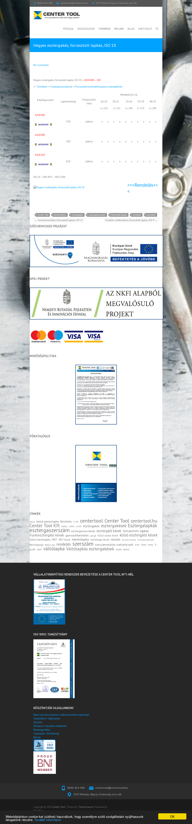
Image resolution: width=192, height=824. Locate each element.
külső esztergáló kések (139, 535)
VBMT (39, 549)
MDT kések (64, 539)
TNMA (143, 545)
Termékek (104, 28)
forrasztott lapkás (119, 215)
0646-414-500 (44, 3)
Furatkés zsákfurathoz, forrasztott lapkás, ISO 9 (131, 220)
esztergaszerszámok (83, 531)
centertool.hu (60, 215)
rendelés (137, 215)
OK (172, 816)
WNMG (126, 549)
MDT (54, 539)
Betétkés (66, 521)
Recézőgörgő (36, 544)
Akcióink (37, 722)
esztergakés (77, 215)
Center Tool (43, 215)
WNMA (119, 549)
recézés (115, 539)
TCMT (137, 545)
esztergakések (113, 525)
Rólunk (119, 28)
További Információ (47, 819)
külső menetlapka (40, 539)
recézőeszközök (145, 539)
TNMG (150, 545)
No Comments (41, 65)
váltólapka (54, 548)
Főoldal (68, 28)
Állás (131, 28)
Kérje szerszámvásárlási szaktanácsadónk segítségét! (61, 714)
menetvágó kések (99, 539)
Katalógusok (86, 28)
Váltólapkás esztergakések (90, 548)
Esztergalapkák (142, 526)
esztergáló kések (109, 531)
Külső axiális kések (108, 535)
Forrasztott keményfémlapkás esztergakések (98, 86)
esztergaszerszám (97, 215)
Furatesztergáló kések (47, 535)
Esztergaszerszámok (61, 86)
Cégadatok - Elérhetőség (46, 733)
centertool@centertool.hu (74, 3)
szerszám (151, 215)
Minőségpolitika (41, 729)
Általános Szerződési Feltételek (50, 726)
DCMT (79, 526)
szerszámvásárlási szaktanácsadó (114, 544)
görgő (93, 535)
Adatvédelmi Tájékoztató (46, 718)
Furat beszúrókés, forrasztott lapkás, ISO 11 (59, 220)
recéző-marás (129, 539)
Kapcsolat (145, 28)
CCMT (76, 521)
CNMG (72, 526)
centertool (91, 520)
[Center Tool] (56, 15)
